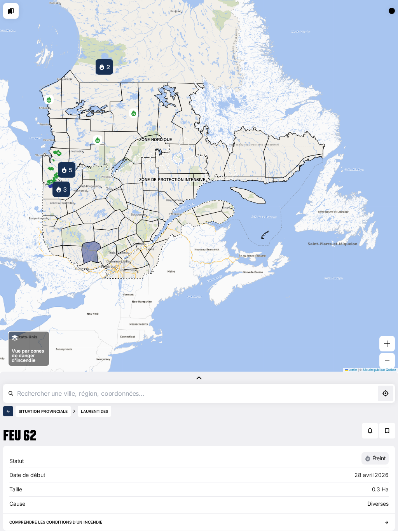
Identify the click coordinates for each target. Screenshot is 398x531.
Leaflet (352, 369)
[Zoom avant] (387, 343)
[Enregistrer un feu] (387, 430)
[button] (133, 113)
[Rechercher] (11, 393)
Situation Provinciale (43, 411)
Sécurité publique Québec (379, 369)
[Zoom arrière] (387, 361)
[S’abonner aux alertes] (370, 430)
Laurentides (94, 411)
